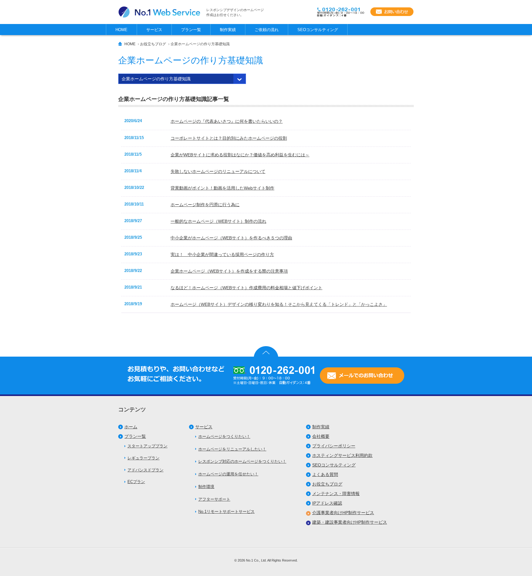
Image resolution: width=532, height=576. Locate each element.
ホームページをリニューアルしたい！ (232, 449)
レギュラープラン (143, 458)
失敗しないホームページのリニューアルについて (218, 171)
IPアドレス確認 (327, 503)
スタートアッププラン (147, 446)
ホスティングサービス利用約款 (342, 455)
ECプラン (136, 481)
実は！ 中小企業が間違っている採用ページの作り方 (222, 254)
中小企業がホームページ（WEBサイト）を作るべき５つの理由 (231, 237)
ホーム (130, 426)
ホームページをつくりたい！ (224, 436)
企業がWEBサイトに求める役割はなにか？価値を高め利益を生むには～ (240, 154)
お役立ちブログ (153, 44)
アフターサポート (214, 499)
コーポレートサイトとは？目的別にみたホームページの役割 (229, 138)
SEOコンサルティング (334, 464)
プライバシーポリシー (333, 445)
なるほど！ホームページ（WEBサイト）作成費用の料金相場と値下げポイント (246, 287)
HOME (129, 44)
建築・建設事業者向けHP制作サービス (349, 522)
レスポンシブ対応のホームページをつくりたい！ (242, 461)
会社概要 (320, 436)
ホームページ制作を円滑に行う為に (205, 204)
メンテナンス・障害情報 (336, 493)
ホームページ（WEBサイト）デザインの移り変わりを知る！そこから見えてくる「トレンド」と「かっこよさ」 (279, 304)
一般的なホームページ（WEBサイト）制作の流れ (218, 221)
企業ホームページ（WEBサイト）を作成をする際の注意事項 (229, 271)
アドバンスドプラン (145, 470)
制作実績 (320, 426)
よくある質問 (325, 474)
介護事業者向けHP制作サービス (343, 512)
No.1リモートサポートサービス (226, 511)
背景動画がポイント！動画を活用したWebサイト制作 (222, 188)
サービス (203, 426)
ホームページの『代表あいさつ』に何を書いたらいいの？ (227, 121)
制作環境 (206, 486)
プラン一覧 (135, 436)
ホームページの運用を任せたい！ (228, 474)
